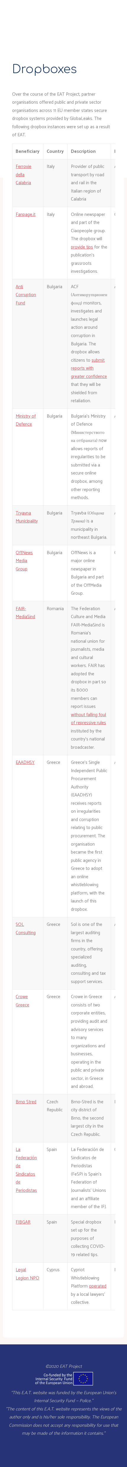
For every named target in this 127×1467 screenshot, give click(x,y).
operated (97, 1286)
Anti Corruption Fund (26, 295)
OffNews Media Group (24, 561)
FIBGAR (23, 1222)
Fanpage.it (25, 214)
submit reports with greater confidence (89, 368)
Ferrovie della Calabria (23, 175)
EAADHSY (25, 762)
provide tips (82, 247)
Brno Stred (26, 1101)
